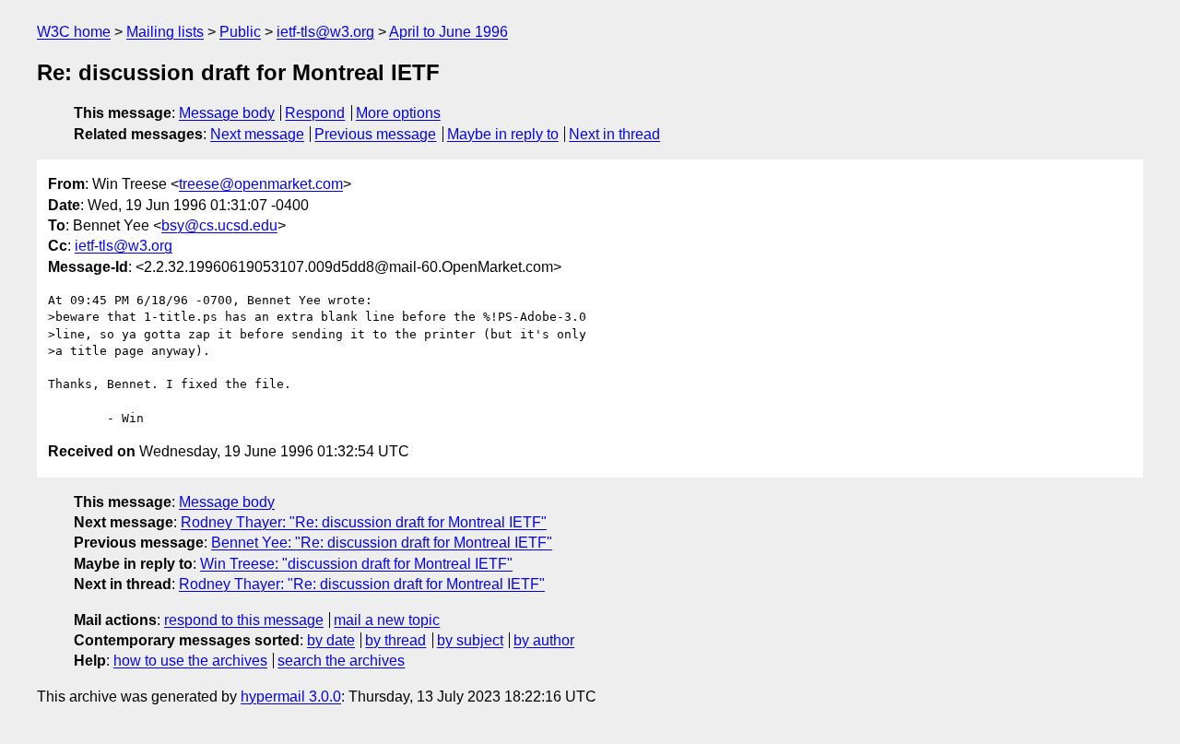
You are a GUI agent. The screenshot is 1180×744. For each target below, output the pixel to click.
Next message (257, 134)
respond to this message (244, 620)
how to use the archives (190, 660)
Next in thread (614, 134)
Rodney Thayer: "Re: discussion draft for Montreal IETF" (364, 522)
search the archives (341, 660)
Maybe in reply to (503, 134)
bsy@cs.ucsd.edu (219, 225)
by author (543, 640)
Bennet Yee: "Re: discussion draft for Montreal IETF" (381, 542)
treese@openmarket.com (261, 184)
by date (331, 640)
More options (398, 113)
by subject (470, 640)
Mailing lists (165, 32)
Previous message (375, 134)
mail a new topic (387, 620)
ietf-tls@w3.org (325, 32)
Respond (315, 113)
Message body (227, 113)
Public (240, 32)
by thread (395, 640)
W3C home (74, 32)
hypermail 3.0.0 (291, 696)
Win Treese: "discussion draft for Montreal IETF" (356, 564)
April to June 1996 (448, 32)
